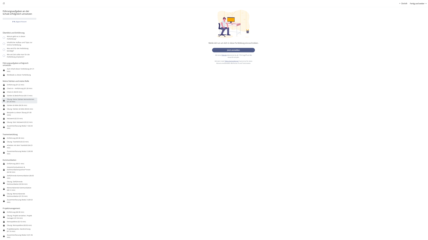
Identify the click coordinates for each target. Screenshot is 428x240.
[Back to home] (3, 3)
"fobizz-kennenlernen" (231, 61)
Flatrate (224, 55)
